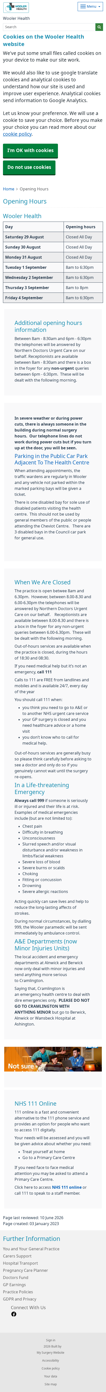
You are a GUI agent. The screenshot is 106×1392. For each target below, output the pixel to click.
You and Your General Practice (31, 1249)
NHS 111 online (67, 1187)
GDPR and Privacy (19, 1299)
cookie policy (17, 134)
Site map (51, 1384)
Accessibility (50, 1360)
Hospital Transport (20, 1263)
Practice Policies (18, 1292)
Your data (50, 1376)
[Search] (99, 27)
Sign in (50, 1340)
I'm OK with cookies (30, 150)
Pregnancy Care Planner (25, 1270)
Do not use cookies (29, 167)
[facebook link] (14, 1314)
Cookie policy (51, 1368)
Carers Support (17, 1256)
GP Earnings (14, 1285)
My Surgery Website (50, 1352)
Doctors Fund (15, 1277)
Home (8, 189)
